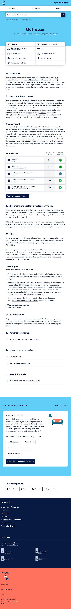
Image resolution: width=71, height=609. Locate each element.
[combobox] (33, 15)
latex (56, 77)
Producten (15, 20)
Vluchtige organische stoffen (23, 187)
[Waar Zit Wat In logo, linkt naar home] (3, 3)
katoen (37, 80)
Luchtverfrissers (13, 454)
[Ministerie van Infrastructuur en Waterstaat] (44, 559)
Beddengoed (12, 442)
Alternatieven (15, 53)
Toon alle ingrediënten (16, 196)
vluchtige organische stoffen (51, 103)
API (2, 595)
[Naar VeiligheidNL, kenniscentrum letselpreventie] (9, 544)
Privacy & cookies (6, 589)
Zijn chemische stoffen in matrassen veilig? (19, 48)
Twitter (27, 489)
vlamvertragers (11, 141)
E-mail (38, 489)
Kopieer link (51, 489)
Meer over (19, 461)
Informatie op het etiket (19, 58)
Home (7, 20)
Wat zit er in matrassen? (49, 44)
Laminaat (25, 448)
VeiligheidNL (10, 245)
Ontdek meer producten (18, 63)
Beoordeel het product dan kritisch (25, 300)
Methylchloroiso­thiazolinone (23, 173)
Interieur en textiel (27, 20)
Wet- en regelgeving (35, 294)
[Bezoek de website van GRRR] (3, 603)
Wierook (28, 442)
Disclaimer (4, 584)
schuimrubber (11, 80)
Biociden (15, 159)
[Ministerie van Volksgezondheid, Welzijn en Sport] (9, 559)
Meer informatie (46, 58)
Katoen (15, 166)
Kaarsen (10, 448)
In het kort (14, 44)
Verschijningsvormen (47, 53)
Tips (42, 49)
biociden (42, 112)
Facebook (14, 489)
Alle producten (60, 405)
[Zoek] (63, 15)
